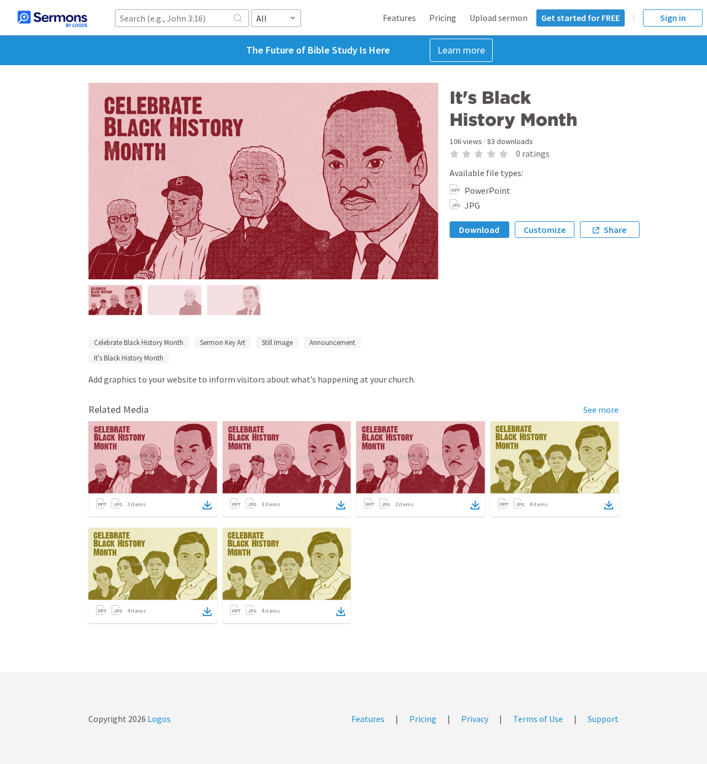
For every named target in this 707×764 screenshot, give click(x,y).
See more (601, 409)
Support (603, 718)
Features (399, 17)
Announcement (332, 342)
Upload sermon (498, 17)
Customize (545, 229)
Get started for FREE (580, 17)
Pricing (442, 17)
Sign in (673, 17)
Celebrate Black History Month (138, 342)
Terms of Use (538, 718)
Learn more (461, 50)
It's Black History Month (128, 358)
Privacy (474, 718)
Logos (158, 718)
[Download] (207, 505)
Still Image (277, 342)
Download (479, 229)
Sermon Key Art (222, 342)
